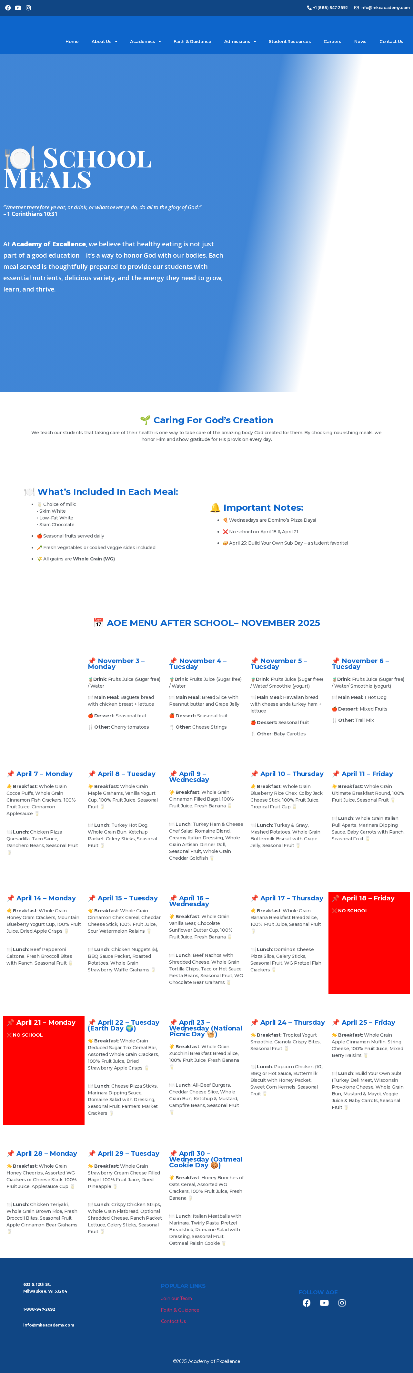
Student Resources (290, 41)
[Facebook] (8, 8)
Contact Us (391, 41)
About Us (102, 41)
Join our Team (176, 1298)
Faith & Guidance (192, 41)
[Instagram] (28, 8)
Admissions (237, 41)
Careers (332, 41)
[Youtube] (18, 8)
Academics (142, 41)
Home (72, 41)
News (360, 41)
